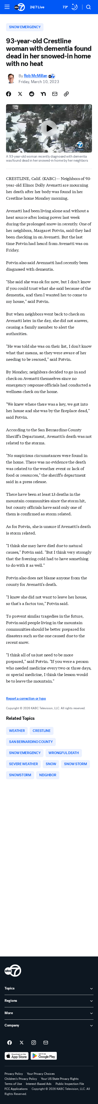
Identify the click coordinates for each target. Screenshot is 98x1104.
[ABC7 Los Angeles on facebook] (10, 1043)
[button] (7, 7)
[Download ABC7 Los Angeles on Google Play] (44, 1056)
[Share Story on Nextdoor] (43, 94)
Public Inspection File (70, 1083)
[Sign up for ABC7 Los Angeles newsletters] (46, 1043)
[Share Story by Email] (55, 94)
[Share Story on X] (20, 94)
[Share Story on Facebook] (8, 94)
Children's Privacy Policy (21, 1078)
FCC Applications (16, 1088)
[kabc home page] (13, 971)
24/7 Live (37, 7)
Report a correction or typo (26, 698)
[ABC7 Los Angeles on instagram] (34, 1043)
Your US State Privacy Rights (60, 1078)
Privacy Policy (14, 1073)
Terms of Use (13, 1083)
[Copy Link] (66, 94)
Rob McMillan (35, 76)
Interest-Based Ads (39, 1083)
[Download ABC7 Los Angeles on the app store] (17, 1056)
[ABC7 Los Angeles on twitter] (22, 1043)
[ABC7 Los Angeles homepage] (19, 7)
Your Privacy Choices (41, 1073)
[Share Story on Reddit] (31, 94)
